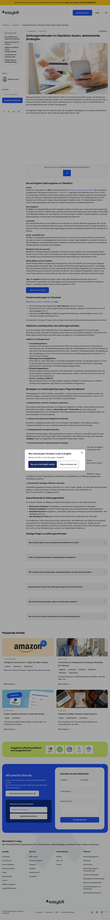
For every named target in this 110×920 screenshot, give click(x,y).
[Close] (82, 452)
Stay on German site (68, 464)
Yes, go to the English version (42, 464)
